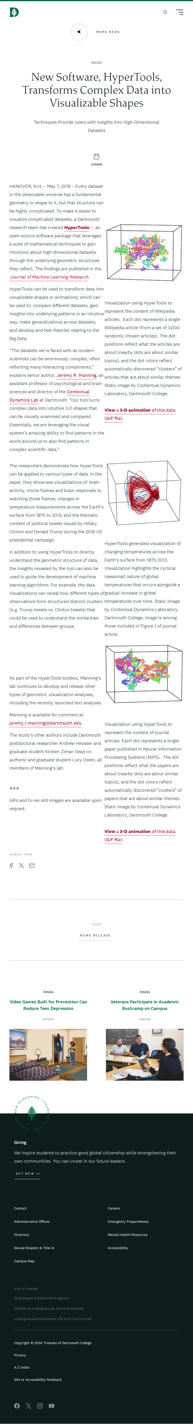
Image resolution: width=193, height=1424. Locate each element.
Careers (114, 1208)
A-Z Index (21, 1367)
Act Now (25, 1174)
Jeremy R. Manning (76, 375)
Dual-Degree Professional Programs (41, 1298)
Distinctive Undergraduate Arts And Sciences (49, 1308)
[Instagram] (40, 1407)
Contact (20, 1208)
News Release (95, 935)
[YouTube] (51, 1407)
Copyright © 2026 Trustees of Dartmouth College (53, 1343)
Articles (96, 63)
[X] (28, 1407)
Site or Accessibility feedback (38, 1379)
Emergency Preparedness (128, 1221)
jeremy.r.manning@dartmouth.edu (45, 723)
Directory (21, 1234)
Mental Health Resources (128, 1234)
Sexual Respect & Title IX (34, 1248)
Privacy (20, 1355)
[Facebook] (17, 1407)
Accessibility (118, 1248)
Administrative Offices (32, 1221)
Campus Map (24, 1261)
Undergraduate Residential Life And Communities (53, 1319)
